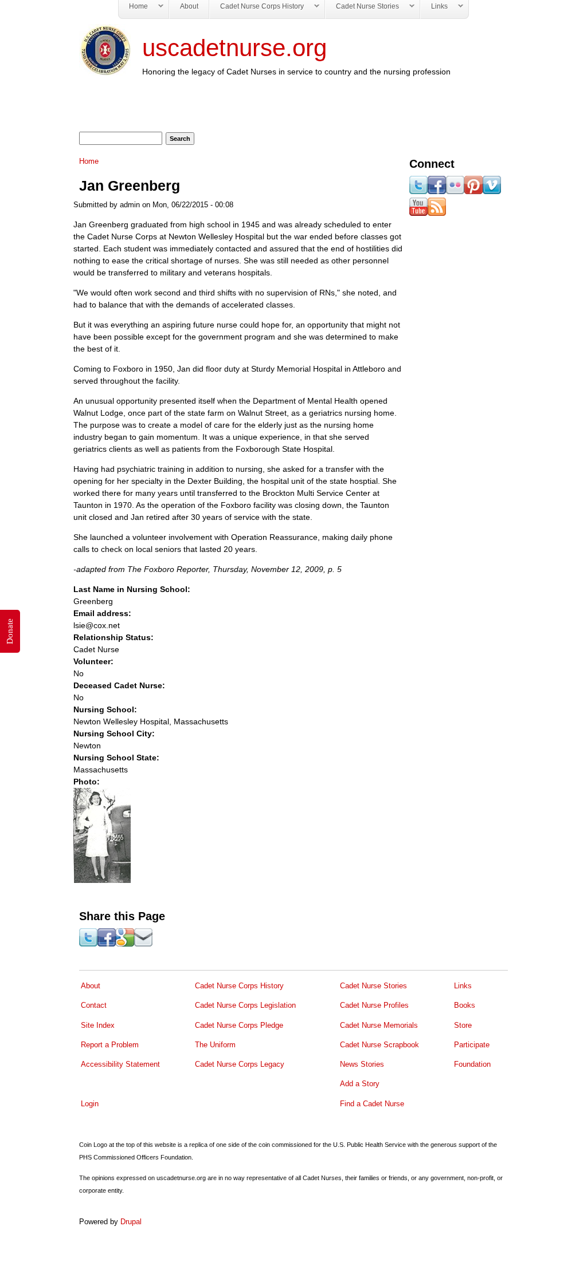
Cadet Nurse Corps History (239, 985)
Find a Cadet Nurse (372, 1103)
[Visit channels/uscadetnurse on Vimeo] (492, 191)
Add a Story (359, 1083)
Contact (94, 1005)
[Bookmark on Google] (125, 943)
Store (463, 1025)
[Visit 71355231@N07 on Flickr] (455, 191)
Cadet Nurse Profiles (374, 1005)
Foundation (472, 1064)
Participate (472, 1044)
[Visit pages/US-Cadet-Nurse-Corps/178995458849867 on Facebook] (437, 191)
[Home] (105, 72)
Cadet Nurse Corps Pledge (239, 1025)
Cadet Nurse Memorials (379, 1025)
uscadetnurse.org (234, 47)
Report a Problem (110, 1044)
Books (464, 1005)
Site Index (98, 1025)
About (90, 985)
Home (89, 161)
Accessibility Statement (120, 1064)
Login (90, 1103)
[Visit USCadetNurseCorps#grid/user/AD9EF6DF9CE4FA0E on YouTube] (418, 213)
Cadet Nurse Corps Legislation (245, 1005)
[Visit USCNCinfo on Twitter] (418, 191)
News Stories (362, 1064)
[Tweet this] (88, 943)
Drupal (131, 1221)
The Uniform (215, 1044)
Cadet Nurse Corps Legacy (239, 1064)
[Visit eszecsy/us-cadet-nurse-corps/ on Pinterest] (473, 191)
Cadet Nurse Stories (373, 985)
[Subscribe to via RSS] (437, 213)
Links (463, 985)
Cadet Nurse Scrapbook (379, 1044)
